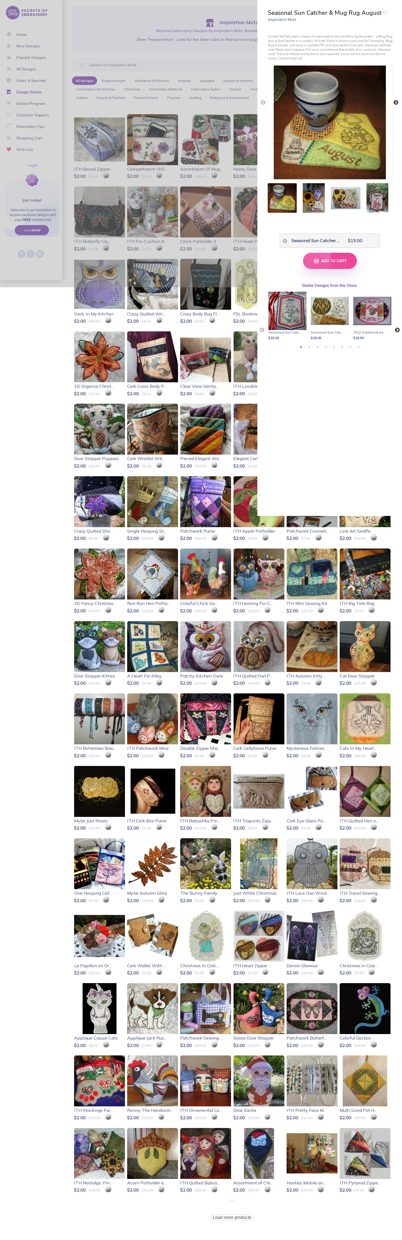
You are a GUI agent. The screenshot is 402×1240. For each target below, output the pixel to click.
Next (396, 102)
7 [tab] (350, 347)
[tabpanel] (288, 316)
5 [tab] (334, 347)
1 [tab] (301, 347)
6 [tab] (342, 347)
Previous (263, 102)
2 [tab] (309, 347)
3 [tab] (317, 347)
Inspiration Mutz (282, 19)
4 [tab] (325, 347)
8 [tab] (358, 347)
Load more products (232, 1217)
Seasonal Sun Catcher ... (313, 240)
